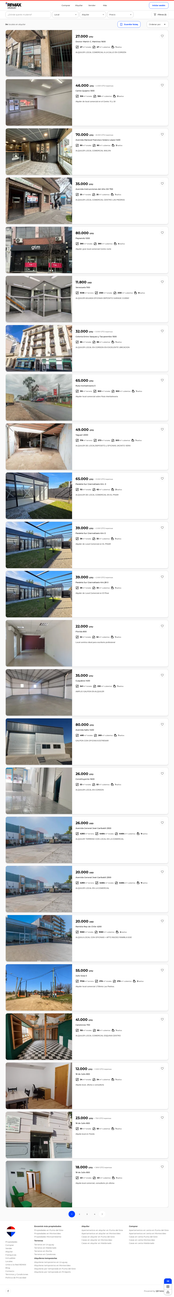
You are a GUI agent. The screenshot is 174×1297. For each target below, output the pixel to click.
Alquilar (79, 5)
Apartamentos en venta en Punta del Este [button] (149, 1230)
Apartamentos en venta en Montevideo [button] (147, 1233)
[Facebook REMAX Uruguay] (8, 1291)
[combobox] (28, 14)
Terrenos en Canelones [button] (45, 1254)
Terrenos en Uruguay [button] (44, 1244)
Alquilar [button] (9, 1251)
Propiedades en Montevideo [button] (47, 1233)
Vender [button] (8, 1248)
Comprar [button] (9, 1245)
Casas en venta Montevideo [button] (142, 1240)
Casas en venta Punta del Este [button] (143, 1237)
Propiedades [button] (11, 1242)
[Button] (68, 53)
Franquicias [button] (10, 1255)
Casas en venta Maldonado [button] (141, 1243)
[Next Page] (102, 1214)
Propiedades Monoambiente (47, 1237)
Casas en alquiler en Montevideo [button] (97, 1240)
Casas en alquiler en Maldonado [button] (96, 1243)
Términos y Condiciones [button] (16, 1274)
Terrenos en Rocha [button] (43, 1251)
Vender (92, 5)
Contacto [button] (9, 1271)
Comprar (66, 5)
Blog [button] (7, 1268)
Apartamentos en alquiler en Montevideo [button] (101, 1233)
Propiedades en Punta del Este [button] (48, 1230)
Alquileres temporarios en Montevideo (52, 1265)
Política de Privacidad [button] (15, 1277)
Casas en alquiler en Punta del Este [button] (98, 1237)
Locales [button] (9, 1261)
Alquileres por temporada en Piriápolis (52, 1272)
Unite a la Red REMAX (15, 1264)
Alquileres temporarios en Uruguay (51, 1262)
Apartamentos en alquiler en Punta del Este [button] (102, 1230)
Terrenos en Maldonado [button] (45, 1248)
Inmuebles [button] (10, 1258)
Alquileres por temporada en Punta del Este (55, 1268)
